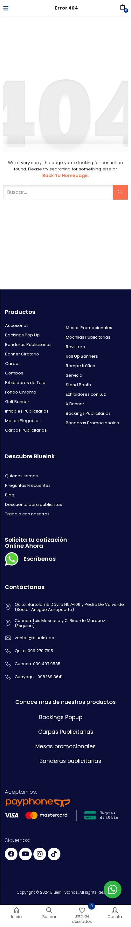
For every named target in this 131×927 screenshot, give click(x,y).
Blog (9, 495)
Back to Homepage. (65, 175)
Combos (14, 373)
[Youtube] (25, 854)
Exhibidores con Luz (86, 394)
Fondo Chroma (20, 392)
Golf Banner (17, 402)
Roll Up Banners (82, 356)
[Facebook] (11, 854)
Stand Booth (78, 385)
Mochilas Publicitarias (88, 337)
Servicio (74, 375)
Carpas (13, 364)
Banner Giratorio (22, 354)
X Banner (75, 404)
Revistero (75, 347)
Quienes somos (21, 476)
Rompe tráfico (80, 366)
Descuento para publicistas (33, 504)
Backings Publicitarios (88, 413)
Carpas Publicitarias (26, 430)
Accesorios (17, 325)
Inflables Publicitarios (27, 411)
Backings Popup (60, 717)
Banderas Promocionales (92, 423)
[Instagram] (39, 854)
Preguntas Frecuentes (28, 485)
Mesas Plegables (23, 421)
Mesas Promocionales (89, 328)
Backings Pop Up (22, 335)
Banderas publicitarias (70, 761)
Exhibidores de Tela (25, 383)
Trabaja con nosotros (27, 514)
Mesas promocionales (65, 746)
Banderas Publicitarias (28, 344)
